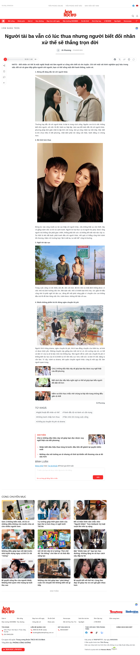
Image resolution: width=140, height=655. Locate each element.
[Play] (5, 59)
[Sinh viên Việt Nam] (132, 612)
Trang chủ (3, 21)
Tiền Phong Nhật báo (73, 6)
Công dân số (36, 622)
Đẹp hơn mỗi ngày (53, 21)
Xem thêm (136, 21)
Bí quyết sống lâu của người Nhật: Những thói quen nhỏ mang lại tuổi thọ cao (17, 582)
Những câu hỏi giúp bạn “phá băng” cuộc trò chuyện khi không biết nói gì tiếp (54, 582)
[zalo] (103, 632)
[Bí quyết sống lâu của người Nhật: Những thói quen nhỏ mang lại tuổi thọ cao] (18, 568)
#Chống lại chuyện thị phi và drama (50, 422)
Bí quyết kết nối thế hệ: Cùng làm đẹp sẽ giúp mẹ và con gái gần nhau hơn (89, 582)
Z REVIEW (107, 21)
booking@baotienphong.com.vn (43, 632)
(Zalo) (45, 630)
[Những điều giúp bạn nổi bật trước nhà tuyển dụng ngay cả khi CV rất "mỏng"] (18, 539)
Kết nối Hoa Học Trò (69, 622)
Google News (136, 28)
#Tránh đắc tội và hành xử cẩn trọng (77, 412)
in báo (129, 59)
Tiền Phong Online (55, 6)
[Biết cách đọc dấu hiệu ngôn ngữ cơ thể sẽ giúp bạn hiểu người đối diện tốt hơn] (43, 382)
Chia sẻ (4, 66)
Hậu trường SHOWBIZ (70, 21)
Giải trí (30, 21)
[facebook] (133, 5)
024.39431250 (8, 634)
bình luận (134, 59)
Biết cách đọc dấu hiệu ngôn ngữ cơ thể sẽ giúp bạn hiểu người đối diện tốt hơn (77, 381)
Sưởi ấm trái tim (84, 618)
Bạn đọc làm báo (14, 649)
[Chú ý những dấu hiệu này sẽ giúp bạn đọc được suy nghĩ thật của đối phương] (43, 370)
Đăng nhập (39, 466)
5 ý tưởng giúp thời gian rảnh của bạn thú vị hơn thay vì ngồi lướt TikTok (52, 524)
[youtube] (137, 5)
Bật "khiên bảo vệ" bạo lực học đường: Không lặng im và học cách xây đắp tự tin (89, 553)
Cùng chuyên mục (14, 496)
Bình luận (4, 77)
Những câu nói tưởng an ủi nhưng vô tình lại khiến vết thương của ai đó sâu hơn (71, 455)
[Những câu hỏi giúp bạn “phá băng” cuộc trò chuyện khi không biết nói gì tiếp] (54, 568)
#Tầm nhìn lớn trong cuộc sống (75, 417)
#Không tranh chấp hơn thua (48, 417)
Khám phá (21, 21)
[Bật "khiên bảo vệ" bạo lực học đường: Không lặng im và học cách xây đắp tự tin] (90, 539)
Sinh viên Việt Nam (92, 6)
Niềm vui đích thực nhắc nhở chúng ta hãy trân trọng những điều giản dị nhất (77, 395)
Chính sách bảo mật (124, 627)
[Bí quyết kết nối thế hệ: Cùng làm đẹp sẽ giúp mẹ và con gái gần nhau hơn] (90, 568)
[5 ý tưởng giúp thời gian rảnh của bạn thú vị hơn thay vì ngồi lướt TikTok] (54, 510)
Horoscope (127, 21)
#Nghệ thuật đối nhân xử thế (47, 412)
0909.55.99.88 (37, 630)
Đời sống (11, 21)
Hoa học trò (8, 610)
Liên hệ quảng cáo (38, 627)
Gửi (98, 477)
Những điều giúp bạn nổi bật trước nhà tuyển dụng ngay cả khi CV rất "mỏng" (17, 553)
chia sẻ (115, 59)
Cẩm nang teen (11, 28)
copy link (124, 59)
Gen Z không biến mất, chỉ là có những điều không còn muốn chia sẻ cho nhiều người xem (18, 524)
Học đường (40, 21)
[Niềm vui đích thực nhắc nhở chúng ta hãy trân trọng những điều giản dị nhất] (43, 395)
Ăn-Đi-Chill (85, 21)
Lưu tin (4, 71)
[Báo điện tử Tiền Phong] (116, 612)
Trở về (4, 83)
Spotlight (117, 21)
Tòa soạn (5, 627)
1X (35, 59)
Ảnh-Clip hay (96, 21)
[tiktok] (97, 632)
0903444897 (64, 630)
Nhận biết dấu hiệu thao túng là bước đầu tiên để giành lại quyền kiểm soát (70, 448)
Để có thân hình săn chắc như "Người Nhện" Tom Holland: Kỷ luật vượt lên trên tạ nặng (89, 524)
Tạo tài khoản (53, 466)
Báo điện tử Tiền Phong (70, 13)
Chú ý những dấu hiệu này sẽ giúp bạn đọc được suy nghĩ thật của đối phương (76, 370)
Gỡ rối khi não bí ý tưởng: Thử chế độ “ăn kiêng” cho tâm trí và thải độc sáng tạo (54, 553)
